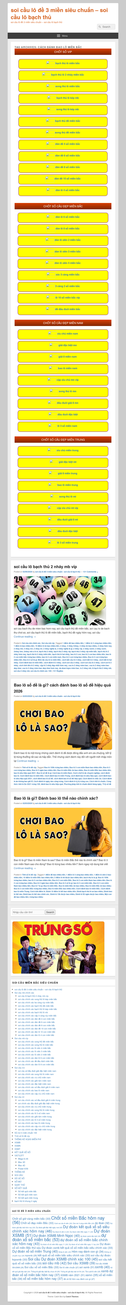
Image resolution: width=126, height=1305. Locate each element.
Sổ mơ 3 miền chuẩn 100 (26, 1132)
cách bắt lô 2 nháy (90, 659)
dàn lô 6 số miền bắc (68, 217)
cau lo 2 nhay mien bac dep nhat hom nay (40, 668)
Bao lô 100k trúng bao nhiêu (56, 767)
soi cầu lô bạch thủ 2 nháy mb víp (45, 566)
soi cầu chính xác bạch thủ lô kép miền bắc (37, 1009)
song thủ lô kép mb (67, 109)
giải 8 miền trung (67, 473)
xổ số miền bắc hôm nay (43, 1278)
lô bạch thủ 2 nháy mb (101, 668)
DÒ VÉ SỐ (19, 1178)
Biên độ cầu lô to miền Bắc (49, 659)
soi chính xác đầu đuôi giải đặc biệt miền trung (39, 1103)
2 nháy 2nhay (73, 645)
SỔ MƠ (18, 1181)
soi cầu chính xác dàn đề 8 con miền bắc (36, 1025)
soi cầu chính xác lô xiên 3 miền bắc (34, 1051)
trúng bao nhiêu (36, 897)
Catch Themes (72, 1296)
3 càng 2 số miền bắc (67, 286)
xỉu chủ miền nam (67, 333)
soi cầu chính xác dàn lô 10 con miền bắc (36, 1031)
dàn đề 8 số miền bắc (67, 167)
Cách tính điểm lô (37, 891)
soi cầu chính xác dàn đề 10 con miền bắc (37, 1028)
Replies (58, 671)
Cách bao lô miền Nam (62, 773)
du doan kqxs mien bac (69, 668)
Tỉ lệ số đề (106, 784)
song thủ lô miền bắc (67, 86)
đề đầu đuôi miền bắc (67, 309)
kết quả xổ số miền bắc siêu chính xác (64, 1255)
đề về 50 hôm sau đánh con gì (79, 1278)
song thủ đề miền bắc (67, 132)
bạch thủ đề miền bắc (67, 121)
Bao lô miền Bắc (50, 885)
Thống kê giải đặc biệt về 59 (73, 1271)
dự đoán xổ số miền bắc (59, 1237)
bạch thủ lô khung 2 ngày (26, 1201)
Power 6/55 (23, 1168)
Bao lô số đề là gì (44, 773)
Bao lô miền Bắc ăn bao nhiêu (70, 770)
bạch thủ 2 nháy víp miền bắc (84, 651)
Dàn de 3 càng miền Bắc (83, 1223)
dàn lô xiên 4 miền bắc (68, 263)
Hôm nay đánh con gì (88, 1251)
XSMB (17, 1142)
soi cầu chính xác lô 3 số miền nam (34, 1113)
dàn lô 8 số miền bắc (68, 228)
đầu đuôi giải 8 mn (67, 403)
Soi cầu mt (19, 1096)
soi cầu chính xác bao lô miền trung (34, 1123)
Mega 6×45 (23, 1158)
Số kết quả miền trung (28, 1197)
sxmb (102, 1266)
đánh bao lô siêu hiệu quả (52, 784)
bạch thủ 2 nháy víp (62, 651)
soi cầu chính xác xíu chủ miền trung (34, 1106)
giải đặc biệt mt (67, 462)
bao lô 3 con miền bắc (82, 883)
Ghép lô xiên (65, 1252)
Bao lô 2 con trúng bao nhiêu (74, 657)
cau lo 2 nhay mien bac (78, 665)
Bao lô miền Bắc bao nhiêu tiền (97, 770)
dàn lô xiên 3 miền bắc (68, 251)
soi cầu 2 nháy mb (22, 671)
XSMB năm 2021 (73, 1275)
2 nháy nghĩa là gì (64, 648)
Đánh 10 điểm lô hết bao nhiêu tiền (61, 891)
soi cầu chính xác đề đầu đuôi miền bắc (36, 1061)
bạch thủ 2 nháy (46, 651)
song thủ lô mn (67, 391)
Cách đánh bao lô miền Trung (57, 775)
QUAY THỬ (20, 1184)
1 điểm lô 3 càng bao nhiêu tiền (98, 643)
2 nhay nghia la (49, 648)
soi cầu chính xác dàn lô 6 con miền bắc (36, 1057)
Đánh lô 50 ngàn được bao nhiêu (90, 894)
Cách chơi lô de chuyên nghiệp (86, 773)
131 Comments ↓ (90, 571)
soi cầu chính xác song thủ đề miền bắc (36, 1041)
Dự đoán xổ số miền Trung (35, 1251)
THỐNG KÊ (20, 1171)
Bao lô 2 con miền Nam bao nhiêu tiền (89, 880)
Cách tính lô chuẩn (97, 781)
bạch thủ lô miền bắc (67, 63)
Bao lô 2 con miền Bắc (62, 880)
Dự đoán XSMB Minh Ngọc (56, 1235)
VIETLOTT (19, 1155)
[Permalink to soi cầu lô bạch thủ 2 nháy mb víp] (60, 624)
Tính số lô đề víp (29, 767)
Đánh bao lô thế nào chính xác (36, 894)
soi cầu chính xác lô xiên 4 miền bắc (34, 1048)
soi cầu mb (54, 1262)
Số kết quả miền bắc (27, 1191)
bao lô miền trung (67, 485)
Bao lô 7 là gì (37, 885)
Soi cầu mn (20, 1067)
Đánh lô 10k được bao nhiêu (62, 894)
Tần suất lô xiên (92, 1271)
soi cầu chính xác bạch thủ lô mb (33, 1012)
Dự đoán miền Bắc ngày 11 (81, 1232)
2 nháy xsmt (100, 648)
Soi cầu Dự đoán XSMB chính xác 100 (63, 1259)
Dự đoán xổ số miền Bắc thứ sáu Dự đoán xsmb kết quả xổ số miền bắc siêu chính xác (62, 1246)
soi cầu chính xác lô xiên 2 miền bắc (34, 1054)
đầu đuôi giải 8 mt (67, 519)
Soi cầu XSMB (81, 1263)
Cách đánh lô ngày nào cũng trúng (48, 781)
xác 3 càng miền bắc (68, 274)
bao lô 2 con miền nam (51, 657)
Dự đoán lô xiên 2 (61, 1232)
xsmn (91, 1275)
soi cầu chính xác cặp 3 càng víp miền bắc (37, 1015)
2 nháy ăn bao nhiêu (88, 645)
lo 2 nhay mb (85, 668)
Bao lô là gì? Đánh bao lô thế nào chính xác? (56, 798)
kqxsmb (31, 1255)
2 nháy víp (77, 648)
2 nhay (63, 645)
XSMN (17, 1145)
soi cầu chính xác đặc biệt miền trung (35, 1129)
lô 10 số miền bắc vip (67, 297)
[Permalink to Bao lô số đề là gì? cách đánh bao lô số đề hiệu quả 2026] (63, 749)
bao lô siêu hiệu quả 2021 (25, 773)
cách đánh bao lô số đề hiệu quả (68, 778)
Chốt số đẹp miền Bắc (37, 1223)
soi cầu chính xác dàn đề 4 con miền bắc (36, 1018)
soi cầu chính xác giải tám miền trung (35, 1116)
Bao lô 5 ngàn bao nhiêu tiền (44, 770)
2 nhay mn (28, 648)
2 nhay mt (38, 648)
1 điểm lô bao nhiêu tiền (24, 645)
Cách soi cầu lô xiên (63, 1223)
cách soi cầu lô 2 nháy (90, 662)
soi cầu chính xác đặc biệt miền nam (34, 1083)
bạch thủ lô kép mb (68, 98)
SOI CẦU (19, 1175)
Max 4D (21, 1165)
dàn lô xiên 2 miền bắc (68, 240)
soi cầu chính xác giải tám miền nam (34, 1080)
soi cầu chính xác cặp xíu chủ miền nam (36, 1093)
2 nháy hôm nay (105, 645)
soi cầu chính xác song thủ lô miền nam (36, 1074)
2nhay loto (18, 651)
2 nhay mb (18, 648)
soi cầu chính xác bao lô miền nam (33, 1090)
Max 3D (21, 1162)
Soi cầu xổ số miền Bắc (41, 1267)
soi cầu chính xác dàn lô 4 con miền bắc (36, 1035)
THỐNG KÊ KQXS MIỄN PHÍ (28, 1139)
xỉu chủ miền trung (68, 450)
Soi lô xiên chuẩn (69, 1267)
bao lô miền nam (67, 368)
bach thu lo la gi (90, 877)
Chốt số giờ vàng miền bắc (31, 1218)
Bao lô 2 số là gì (30, 659)
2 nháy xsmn (88, 648)
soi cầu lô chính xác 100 (41, 671)
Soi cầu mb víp (48, 643)
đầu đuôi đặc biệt (68, 414)
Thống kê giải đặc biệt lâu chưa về (45, 1271)
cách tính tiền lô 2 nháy (29, 665)
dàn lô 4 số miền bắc (68, 190)
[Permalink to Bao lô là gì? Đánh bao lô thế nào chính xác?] (63, 856)
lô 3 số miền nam (67, 426)
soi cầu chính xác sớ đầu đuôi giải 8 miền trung (39, 1100)
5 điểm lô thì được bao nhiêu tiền (68, 877)
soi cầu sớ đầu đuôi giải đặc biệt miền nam (37, 1070)
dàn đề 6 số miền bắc (67, 155)
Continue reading (25, 636)
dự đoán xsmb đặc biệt (91, 1236)
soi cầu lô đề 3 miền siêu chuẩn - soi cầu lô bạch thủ (57, 571)
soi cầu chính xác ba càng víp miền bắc (36, 1002)
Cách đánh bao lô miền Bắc (31, 662)
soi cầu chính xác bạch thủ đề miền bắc (36, 1005)
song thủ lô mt (67, 496)
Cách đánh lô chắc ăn (92, 778)
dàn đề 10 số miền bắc (68, 178)
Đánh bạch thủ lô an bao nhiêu (90, 891)
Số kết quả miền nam (27, 1194)
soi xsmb (86, 1267)
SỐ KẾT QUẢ (21, 1188)
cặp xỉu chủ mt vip (67, 508)
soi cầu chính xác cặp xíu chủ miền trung (36, 1126)
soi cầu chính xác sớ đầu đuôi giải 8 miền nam (39, 1087)
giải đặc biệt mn (68, 345)
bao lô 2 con (76, 654)
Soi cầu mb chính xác (31, 643)
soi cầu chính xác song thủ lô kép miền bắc (37, 999)
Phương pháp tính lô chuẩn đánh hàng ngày (83, 784)
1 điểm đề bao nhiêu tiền (73, 643)
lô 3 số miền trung (67, 542)
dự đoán (102, 1223)
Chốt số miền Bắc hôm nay (58, 1219)
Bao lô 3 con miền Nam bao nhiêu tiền (85, 767)
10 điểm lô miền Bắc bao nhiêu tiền (38, 877)
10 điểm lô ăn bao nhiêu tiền (47, 645)
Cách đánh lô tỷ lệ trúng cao (76, 781)
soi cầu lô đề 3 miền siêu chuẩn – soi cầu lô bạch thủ (59, 13)
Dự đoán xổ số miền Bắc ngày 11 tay (84, 1244)
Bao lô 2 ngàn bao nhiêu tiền (45, 883)
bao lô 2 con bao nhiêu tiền (93, 654)
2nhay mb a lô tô (31, 651)
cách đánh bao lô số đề (43, 778)
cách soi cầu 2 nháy (70, 662)
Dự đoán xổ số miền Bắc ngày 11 (54, 1244)
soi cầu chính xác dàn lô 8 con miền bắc (36, 1064)
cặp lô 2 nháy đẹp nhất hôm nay (53, 665)
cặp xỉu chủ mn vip (68, 380)
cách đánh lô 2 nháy (52, 662)
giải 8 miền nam (68, 356)
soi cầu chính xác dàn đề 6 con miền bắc (36, 1022)
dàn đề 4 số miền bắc (67, 144)
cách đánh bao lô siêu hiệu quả (84, 775)
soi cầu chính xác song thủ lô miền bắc (35, 1044)
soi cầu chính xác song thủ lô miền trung (36, 1110)
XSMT (17, 1148)
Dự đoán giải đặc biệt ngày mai (49, 1227)
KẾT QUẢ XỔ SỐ (22, 1152)
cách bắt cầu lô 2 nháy (71, 659)
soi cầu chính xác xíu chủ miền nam (34, 1077)
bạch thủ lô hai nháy (61, 654)
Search (50, 912)
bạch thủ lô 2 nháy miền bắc (67, 74)
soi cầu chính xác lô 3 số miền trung (34, 1119)
